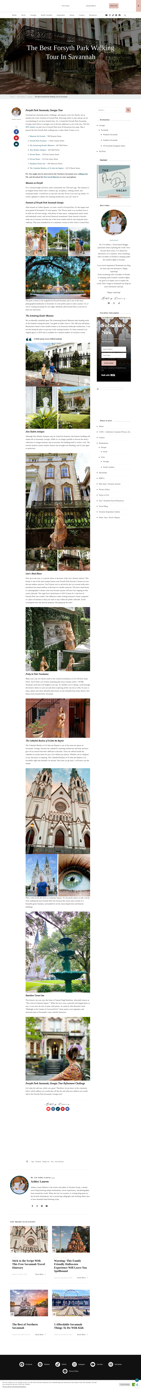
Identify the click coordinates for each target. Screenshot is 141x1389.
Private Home (35, 154)
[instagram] (37, 1206)
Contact (82, 15)
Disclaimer (103, 473)
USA (103, 457)
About (71, 15)
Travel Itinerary (59, 1161)
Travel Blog (103, 506)
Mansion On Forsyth (37, 136)
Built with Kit (108, 375)
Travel (57, 1257)
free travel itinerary (52, 177)
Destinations (103, 443)
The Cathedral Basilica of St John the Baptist (47, 168)
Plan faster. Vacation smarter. (110, 484)
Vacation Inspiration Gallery (109, 512)
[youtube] (46, 1206)
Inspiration (61, 15)
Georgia (33, 15)
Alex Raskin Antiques (38, 150)
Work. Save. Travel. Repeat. (109, 517)
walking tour (83, 174)
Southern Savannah (110, 140)
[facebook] (32, 1206)
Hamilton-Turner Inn (37, 164)
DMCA (101, 478)
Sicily (23, 15)
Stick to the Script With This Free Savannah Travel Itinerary (28, 1264)
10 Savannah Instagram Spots (114, 146)
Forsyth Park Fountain (38, 141)
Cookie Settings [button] (124, 1384)
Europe (103, 447)
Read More (39, 1274)
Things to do (45, 1161)
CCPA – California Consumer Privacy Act (114, 432)
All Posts (102, 151)
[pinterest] (42, 1206)
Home (14, 15)
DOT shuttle (30, 127)
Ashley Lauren (16, 119)
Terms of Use (104, 495)
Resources (93, 15)
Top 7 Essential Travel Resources (111, 501)
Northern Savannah (110, 135)
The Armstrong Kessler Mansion (42, 145)
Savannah (38, 1161)
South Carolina (46, 15)
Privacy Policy (104, 489)
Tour (52, 1161)
